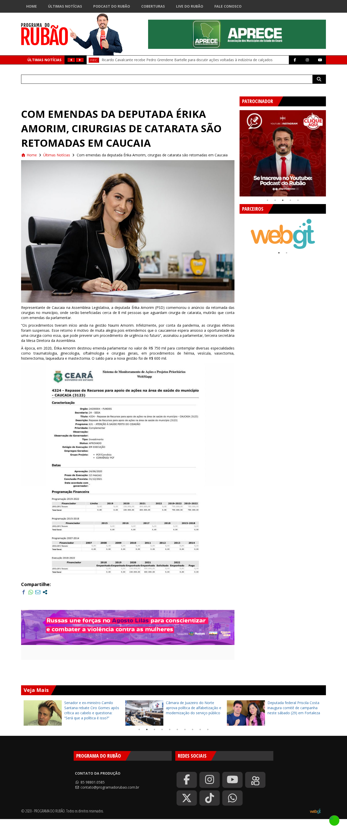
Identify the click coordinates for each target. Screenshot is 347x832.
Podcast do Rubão (111, 6)
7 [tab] (184, 729)
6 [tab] (177, 729)
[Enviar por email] (37, 592)
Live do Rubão (189, 6)
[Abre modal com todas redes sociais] (45, 592)
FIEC (93, 60)
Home (31, 6)
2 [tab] (275, 200)
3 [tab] (282, 200)
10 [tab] (207, 729)
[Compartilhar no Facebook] (23, 592)
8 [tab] (192, 729)
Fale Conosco (228, 6)
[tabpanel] (283, 153)
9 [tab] (200, 729)
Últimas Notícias (65, 6)
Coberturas (153, 6)
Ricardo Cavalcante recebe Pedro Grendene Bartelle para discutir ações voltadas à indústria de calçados (187, 59)
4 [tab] (290, 200)
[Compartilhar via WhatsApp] (30, 592)
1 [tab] (267, 200)
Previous (235, 151)
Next (329, 151)
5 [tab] (298, 200)
